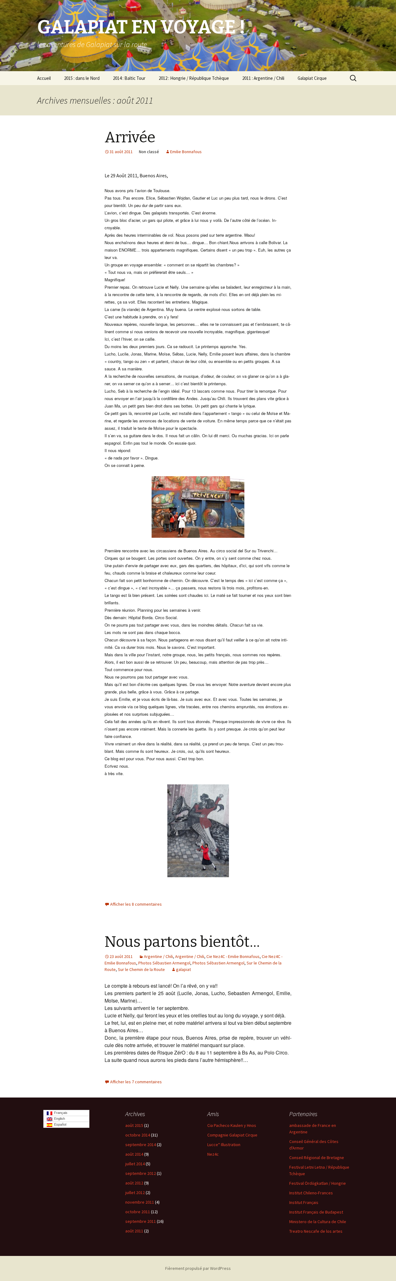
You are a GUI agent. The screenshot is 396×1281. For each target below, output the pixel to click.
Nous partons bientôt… (182, 942)
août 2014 (134, 1154)
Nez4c (213, 1154)
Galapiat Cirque (312, 78)
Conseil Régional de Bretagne (316, 1157)
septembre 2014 (140, 1144)
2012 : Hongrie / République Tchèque (194, 78)
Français (59, 1113)
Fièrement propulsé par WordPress (198, 1268)
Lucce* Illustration (223, 1144)
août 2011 (134, 1231)
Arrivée (130, 137)
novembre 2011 (139, 1202)
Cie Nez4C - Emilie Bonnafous (233, 956)
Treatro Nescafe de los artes (315, 1231)
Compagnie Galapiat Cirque (232, 1135)
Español (59, 1124)
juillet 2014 (135, 1164)
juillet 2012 (135, 1192)
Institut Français (303, 1202)
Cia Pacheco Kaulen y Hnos (231, 1125)
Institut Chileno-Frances (311, 1193)
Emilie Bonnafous (186, 151)
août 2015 (134, 1125)
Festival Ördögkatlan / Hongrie (317, 1183)
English (58, 1118)
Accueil (44, 78)
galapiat (183, 969)
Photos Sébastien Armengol (164, 963)
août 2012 (134, 1183)
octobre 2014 (137, 1135)
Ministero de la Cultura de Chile (317, 1221)
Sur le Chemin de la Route (141, 969)
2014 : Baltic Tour (129, 78)
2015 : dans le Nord (82, 78)
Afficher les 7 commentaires (136, 1082)
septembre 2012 (140, 1173)
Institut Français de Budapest (316, 1212)
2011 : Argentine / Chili (263, 78)
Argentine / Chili (158, 956)
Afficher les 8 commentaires (136, 904)
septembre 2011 (140, 1221)
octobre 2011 (137, 1211)
